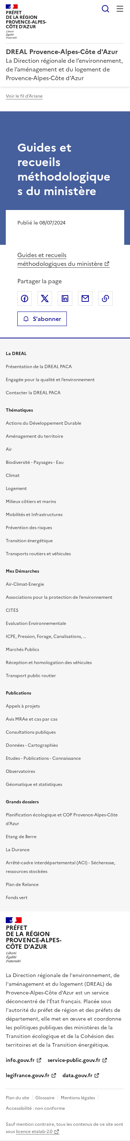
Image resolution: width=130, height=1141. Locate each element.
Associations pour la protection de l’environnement (59, 597)
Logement (16, 488)
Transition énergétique (29, 540)
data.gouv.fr (77, 1075)
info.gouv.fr (20, 1060)
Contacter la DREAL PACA (33, 393)
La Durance (18, 850)
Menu (120, 8)
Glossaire (45, 1098)
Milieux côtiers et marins (31, 501)
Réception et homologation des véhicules (49, 662)
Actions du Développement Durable (43, 423)
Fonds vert (16, 897)
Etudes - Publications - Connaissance (43, 758)
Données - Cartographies (32, 745)
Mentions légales (78, 1098)
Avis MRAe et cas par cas (31, 719)
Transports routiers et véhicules (38, 554)
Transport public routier (31, 675)
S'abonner (47, 318)
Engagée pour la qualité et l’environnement (50, 379)
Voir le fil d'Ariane (24, 96)
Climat (13, 475)
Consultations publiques (31, 732)
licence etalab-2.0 (34, 1131)
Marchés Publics (22, 649)
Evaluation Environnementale (36, 623)
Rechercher (105, 8)
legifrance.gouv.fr (27, 1075)
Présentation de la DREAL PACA (39, 366)
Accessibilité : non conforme (35, 1108)
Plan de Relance (22, 884)
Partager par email (85, 298)
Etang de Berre (21, 836)
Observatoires (20, 771)
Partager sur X (45, 298)
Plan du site (17, 1098)
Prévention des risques (29, 527)
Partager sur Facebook (24, 298)
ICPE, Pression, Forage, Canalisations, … (46, 636)
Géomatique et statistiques (34, 784)
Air (9, 449)
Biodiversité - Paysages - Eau (35, 462)
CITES (12, 610)
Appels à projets (23, 706)
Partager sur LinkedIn (65, 298)
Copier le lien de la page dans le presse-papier (105, 298)
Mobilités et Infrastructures (34, 514)
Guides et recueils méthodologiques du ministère (60, 259)
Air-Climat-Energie (25, 584)
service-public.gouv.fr (74, 1060)
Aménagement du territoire (34, 436)
